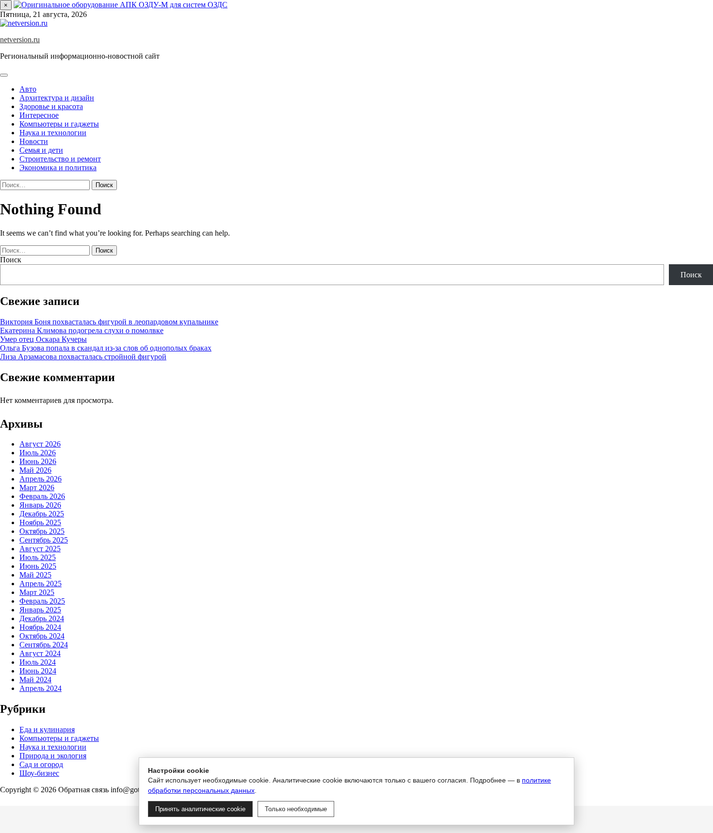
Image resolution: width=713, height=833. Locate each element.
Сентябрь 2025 (43, 540)
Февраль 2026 (42, 496)
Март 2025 (36, 592)
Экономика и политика (58, 167)
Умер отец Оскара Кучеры (43, 339)
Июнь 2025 (37, 566)
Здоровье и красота (51, 106)
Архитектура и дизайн (56, 98)
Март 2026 (36, 487)
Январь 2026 (40, 505)
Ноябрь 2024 (40, 627)
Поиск (10, 260)
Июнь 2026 (37, 461)
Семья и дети (41, 150)
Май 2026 (35, 470)
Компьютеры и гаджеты (59, 124)
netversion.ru (20, 39)
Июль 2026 (37, 453)
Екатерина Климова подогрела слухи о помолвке (81, 330)
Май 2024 (35, 679)
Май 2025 (35, 575)
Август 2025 (40, 549)
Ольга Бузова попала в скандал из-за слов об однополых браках (105, 348)
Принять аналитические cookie (200, 809)
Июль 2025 (37, 557)
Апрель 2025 (40, 583)
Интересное (39, 115)
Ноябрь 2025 (40, 522)
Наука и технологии (52, 132)
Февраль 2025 (42, 601)
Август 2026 (40, 444)
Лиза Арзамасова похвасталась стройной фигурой (83, 356)
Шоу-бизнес (39, 773)
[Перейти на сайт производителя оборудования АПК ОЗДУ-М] (120, 4)
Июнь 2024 (37, 671)
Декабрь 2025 (41, 514)
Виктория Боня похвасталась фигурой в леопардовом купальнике (109, 322)
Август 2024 (40, 653)
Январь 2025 (40, 610)
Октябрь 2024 (42, 636)
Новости (33, 141)
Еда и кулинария (47, 729)
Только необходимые (296, 809)
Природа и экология (52, 756)
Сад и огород (41, 764)
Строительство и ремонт (60, 159)
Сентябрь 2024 (43, 645)
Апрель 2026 (40, 479)
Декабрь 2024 (41, 618)
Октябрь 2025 (42, 531)
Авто (27, 89)
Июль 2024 (37, 662)
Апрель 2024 (40, 688)
